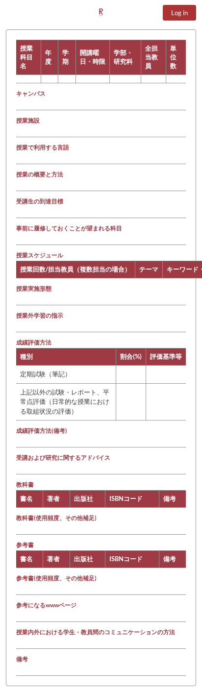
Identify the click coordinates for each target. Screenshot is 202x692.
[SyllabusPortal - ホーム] (101, 12)
